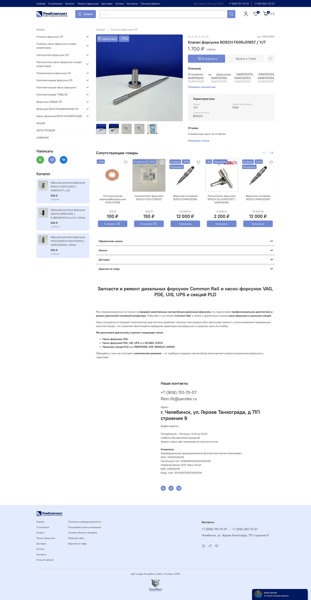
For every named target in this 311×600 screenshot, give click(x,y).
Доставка (107, 3)
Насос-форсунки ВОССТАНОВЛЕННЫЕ (59, 116)
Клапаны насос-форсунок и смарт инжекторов (56, 45)
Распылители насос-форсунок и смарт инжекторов (59, 64)
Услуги (40, 29)
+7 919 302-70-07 (264, 3)
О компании (55, 3)
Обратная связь (76, 538)
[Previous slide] (101, 78)
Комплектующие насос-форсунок (56, 87)
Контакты (132, 3)
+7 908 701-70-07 (239, 3)
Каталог (70, 3)
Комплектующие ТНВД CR (52, 94)
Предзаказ (185, 223)
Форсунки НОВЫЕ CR (49, 101)
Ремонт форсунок (88, 3)
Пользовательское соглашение (84, 527)
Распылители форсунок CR (52, 55)
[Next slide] (177, 78)
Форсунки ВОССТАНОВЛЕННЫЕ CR (57, 109)
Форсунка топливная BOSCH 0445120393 (258, 197)
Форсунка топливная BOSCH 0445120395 (185, 197)
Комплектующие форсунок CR (54, 80)
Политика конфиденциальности (84, 521)
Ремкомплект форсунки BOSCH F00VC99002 (149, 197)
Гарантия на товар (77, 543)
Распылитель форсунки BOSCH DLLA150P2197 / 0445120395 (221, 199)
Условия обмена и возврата (82, 532)
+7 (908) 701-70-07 (178, 392)
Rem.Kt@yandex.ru (179, 398)
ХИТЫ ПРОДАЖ (45, 130)
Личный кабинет (150, 3)
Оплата (119, 3)
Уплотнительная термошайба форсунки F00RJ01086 (112, 199)
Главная (40, 3)
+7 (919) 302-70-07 (245, 529)
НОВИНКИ (42, 137)
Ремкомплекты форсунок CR (53, 73)
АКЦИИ (40, 123)
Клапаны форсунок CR (124, 29)
